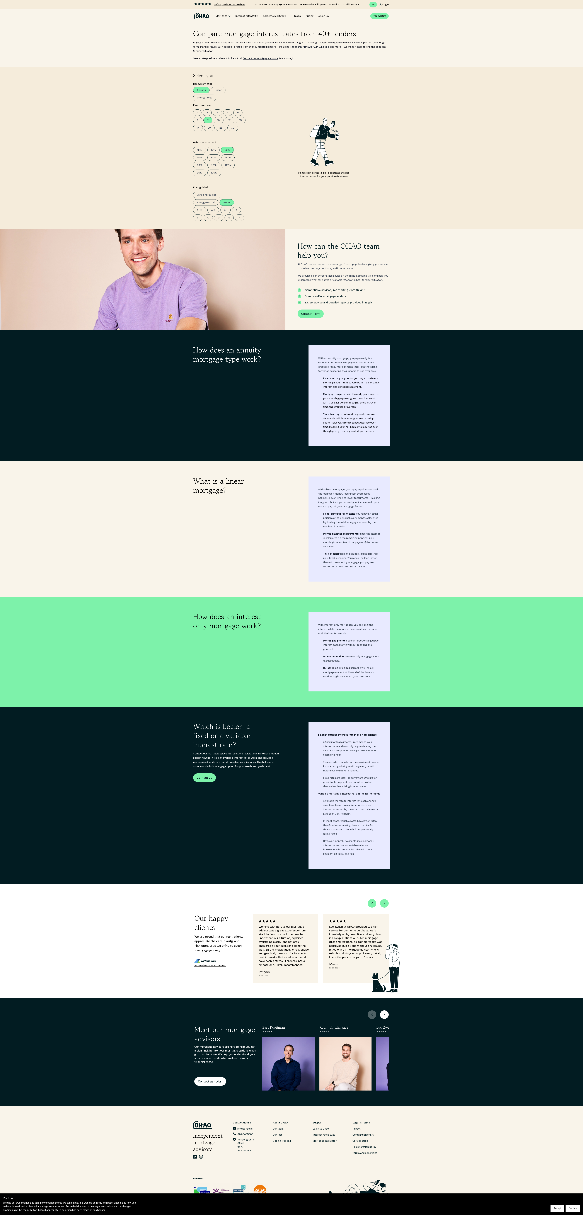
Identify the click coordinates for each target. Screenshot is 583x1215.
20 (209, 127)
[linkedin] (195, 1157)
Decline (573, 1208)
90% (199, 172)
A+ (225, 210)
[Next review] (384, 903)
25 (221, 127)
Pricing (310, 16)
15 (240, 120)
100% (214, 172)
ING (318, 46)
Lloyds (325, 46)
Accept (557, 1208)
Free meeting (379, 16)
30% (199, 157)
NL (373, 4)
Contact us (204, 777)
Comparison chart (363, 1134)
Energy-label (200, 187)
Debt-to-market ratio (205, 142)
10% (213, 149)
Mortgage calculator (325, 1140)
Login (385, 4)
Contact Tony (310, 314)
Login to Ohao (321, 1128)
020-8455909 (245, 1134)
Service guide (360, 1140)
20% (227, 149)
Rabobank (296, 46)
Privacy (357, 1128)
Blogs (297, 16)
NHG (199, 149)
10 (218, 120)
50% (228, 157)
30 (232, 127)
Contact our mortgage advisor (260, 58)
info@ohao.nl (244, 1128)
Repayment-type (202, 83)
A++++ (226, 202)
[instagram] (201, 1157)
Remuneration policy (364, 1146)
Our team (278, 1128)
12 (229, 120)
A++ (213, 210)
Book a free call (282, 1140)
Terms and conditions (365, 1153)
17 (198, 127)
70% (213, 165)
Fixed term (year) (202, 105)
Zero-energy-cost (207, 194)
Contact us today (210, 1081)
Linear (218, 90)
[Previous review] (372, 903)
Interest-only (204, 97)
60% (199, 165)
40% (213, 157)
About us (323, 16)
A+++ (199, 210)
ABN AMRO (309, 46)
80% (228, 165)
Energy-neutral (206, 202)
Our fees (278, 1134)
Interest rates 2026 (246, 16)
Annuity (201, 90)
